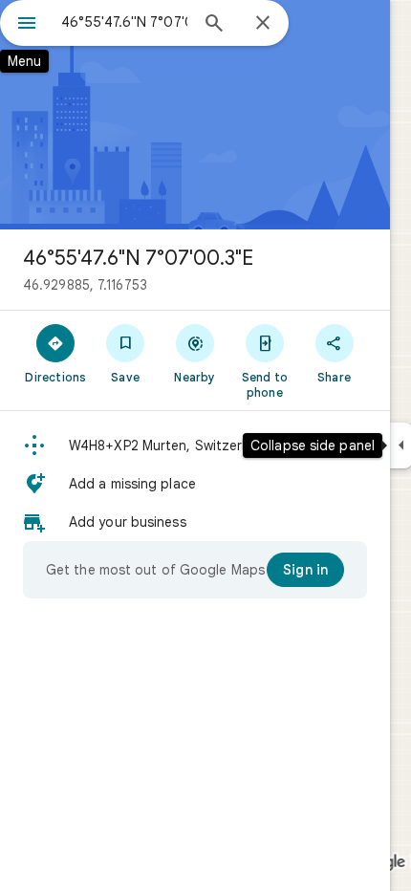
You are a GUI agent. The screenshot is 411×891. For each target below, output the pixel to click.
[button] (195, 445)
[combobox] (124, 22)
